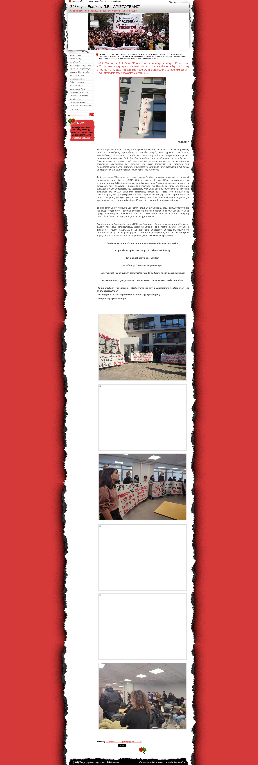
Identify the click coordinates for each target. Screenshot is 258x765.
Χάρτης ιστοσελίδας (95, 1)
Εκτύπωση (117, 1)
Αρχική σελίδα (77, 1)
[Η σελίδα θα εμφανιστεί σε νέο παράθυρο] (143, 139)
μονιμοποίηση (124, 742)
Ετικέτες (101, 741)
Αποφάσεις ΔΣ (112, 742)
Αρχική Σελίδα (105, 54)
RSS (108, 1)
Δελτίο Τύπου (136, 742)
